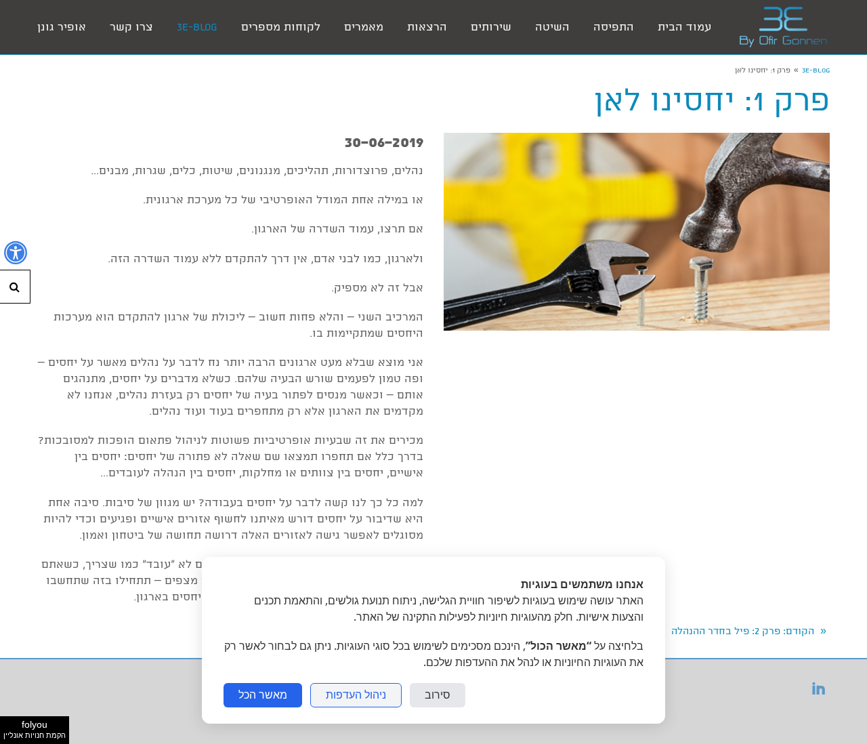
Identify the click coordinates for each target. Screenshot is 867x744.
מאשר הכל (262, 695)
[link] (783, 27)
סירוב (437, 695)
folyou (34, 729)
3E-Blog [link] (816, 70)
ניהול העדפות (356, 695)
